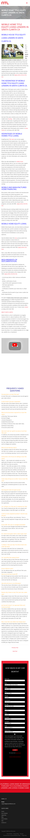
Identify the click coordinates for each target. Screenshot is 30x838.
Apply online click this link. (10, 274)
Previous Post (15, 647)
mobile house (19, 161)
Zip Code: (7, 704)
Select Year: (7, 678)
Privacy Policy (16, 833)
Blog (2, 817)
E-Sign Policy (24, 835)
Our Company (4, 813)
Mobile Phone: (7, 730)
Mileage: (6, 695)
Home (2, 811)
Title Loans (11, 139)
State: (6, 712)
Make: (6, 683)
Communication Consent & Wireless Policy (11, 835)
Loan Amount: (7, 700)
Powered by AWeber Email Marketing (15, 756)
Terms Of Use (9, 833)
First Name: (7, 717)
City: (5, 708)
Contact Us (3, 822)
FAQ (2, 820)
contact (26, 307)
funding (10, 119)
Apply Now (3, 815)
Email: (6, 725)
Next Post (15, 651)
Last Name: (7, 721)
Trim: (6, 691)
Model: (6, 687)
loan (16, 238)
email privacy (18, 752)
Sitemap (21, 833)
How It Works (4, 819)
